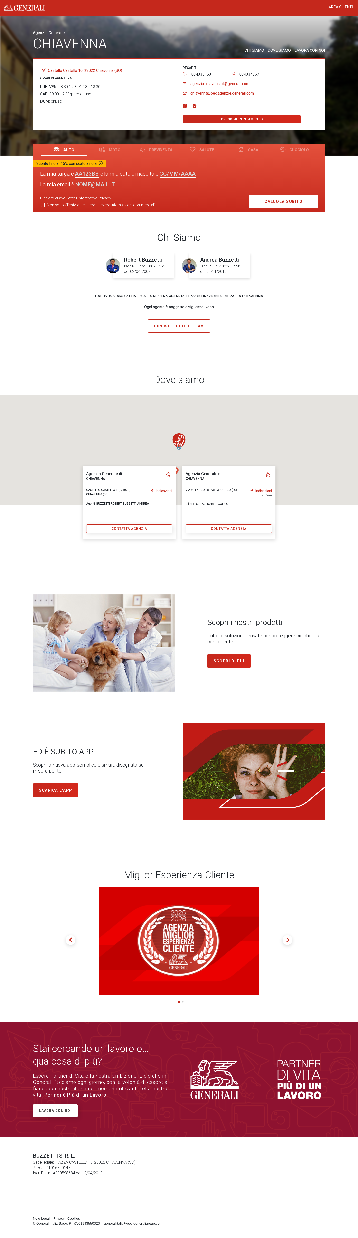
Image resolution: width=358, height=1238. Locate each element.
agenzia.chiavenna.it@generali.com (219, 83)
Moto (115, 150)
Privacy (59, 1218)
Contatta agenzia (129, 529)
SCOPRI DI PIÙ (229, 661)
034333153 (201, 74)
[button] (179, 441)
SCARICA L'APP (55, 790)
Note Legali (41, 1218)
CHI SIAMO (254, 50)
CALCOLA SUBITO (283, 201)
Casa (253, 150)
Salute (206, 150)
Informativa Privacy (94, 198)
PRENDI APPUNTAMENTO (242, 119)
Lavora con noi (55, 1111)
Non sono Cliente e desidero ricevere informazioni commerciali (101, 205)
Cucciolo (299, 150)
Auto (68, 150)
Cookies (73, 1218)
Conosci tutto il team (179, 326)
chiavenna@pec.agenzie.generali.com (222, 93)
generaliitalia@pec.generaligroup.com (133, 1223)
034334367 (249, 74)
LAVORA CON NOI (309, 50)
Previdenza (161, 150)
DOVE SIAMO (279, 50)
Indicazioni (164, 491)
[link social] (185, 106)
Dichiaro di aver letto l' (75, 198)
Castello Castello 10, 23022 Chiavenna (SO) (85, 70)
